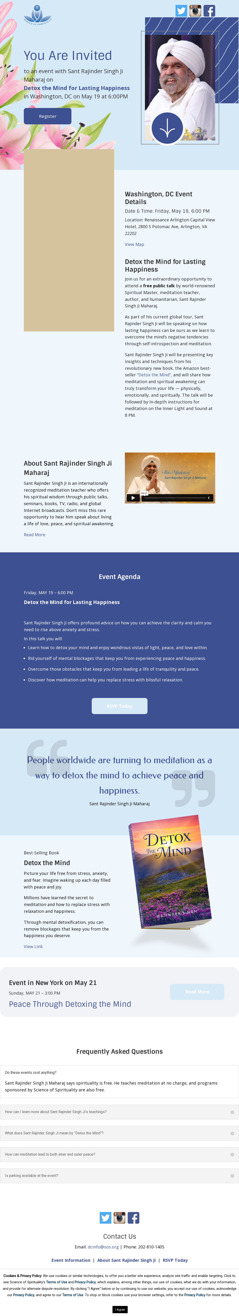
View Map (134, 244)
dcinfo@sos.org (103, 1247)
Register (47, 116)
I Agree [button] (120, 1309)
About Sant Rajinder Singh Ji (126, 1260)
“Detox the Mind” (154, 375)
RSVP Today (119, 706)
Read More (34, 534)
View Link (33, 946)
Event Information (70, 1260)
